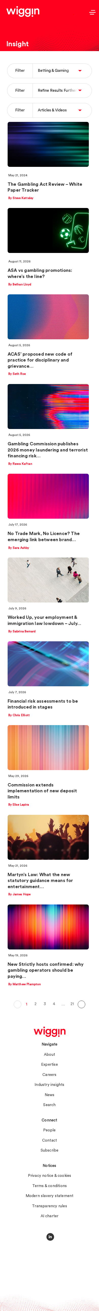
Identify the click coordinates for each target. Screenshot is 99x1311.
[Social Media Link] (50, 1237)
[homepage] (49, 1032)
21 (72, 1004)
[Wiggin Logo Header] (22, 11)
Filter (20, 71)
